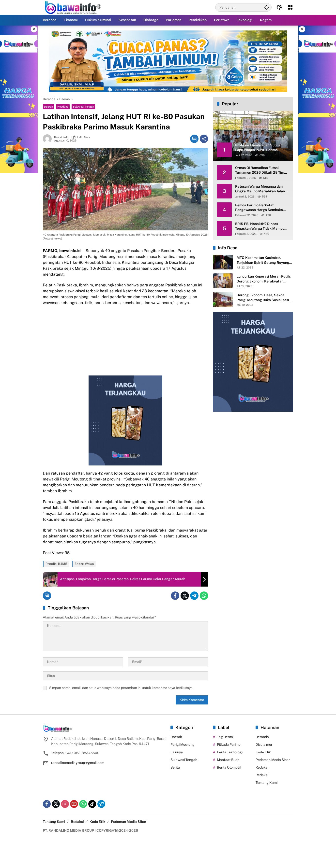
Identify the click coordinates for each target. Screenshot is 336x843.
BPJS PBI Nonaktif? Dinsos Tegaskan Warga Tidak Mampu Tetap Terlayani (259, 226)
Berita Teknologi (230, 752)
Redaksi (262, 767)
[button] (267, 7)
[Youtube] (74, 804)
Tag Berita (225, 737)
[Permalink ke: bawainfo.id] (48, 138)
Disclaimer (264, 744)
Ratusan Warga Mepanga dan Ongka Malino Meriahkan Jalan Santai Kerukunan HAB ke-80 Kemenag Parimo (260, 189)
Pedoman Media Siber (273, 760)
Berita (175, 767)
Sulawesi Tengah (83, 106)
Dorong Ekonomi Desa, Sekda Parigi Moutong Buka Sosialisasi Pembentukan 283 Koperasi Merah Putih (265, 297)
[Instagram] (65, 804)
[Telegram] (194, 595)
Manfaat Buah (228, 760)
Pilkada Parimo (229, 744)
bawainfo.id (61, 137)
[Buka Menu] (290, 7)
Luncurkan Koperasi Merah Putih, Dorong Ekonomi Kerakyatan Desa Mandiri (264, 279)
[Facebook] (175, 595)
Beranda (262, 737)
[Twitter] (185, 595)
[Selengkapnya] (104, 728)
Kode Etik (263, 752)
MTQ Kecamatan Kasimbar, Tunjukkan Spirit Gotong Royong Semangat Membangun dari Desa (263, 260)
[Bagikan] (204, 139)
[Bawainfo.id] (75, 7)
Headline (62, 106)
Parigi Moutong (182, 744)
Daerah (48, 106)
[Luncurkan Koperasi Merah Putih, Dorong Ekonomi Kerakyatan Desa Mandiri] (223, 280)
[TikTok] (92, 804)
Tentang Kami (266, 783)
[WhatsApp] (204, 595)
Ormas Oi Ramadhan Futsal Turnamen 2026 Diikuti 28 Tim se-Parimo (259, 170)
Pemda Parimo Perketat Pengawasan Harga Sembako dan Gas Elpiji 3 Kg (259, 207)
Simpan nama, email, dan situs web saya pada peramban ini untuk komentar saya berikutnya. (121, 688)
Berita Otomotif (229, 767)
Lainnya (176, 752)
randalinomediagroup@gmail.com (77, 763)
